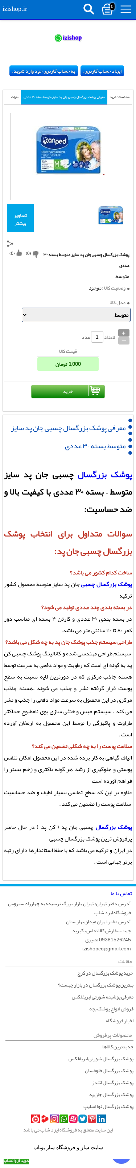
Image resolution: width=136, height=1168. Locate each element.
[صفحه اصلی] (68, 38)
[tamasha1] (45, 1118)
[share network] (10, 243)
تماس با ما (121, 893)
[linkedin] (101, 1118)
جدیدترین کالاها (117, 1046)
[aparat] (73, 1118)
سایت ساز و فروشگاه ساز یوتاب (68, 1147)
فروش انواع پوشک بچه (111, 1009)
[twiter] (82, 1118)
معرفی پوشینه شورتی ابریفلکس (102, 997)
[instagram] (54, 1118)
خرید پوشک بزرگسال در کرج (105, 973)
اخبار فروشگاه (119, 1020)
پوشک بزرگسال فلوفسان (109, 1070)
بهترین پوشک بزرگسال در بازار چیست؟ (95, 985)
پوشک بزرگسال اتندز (112, 1082)
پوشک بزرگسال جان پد (111, 1094)
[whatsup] (63, 1118)
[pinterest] (92, 1118)
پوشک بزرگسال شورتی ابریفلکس (101, 1058)
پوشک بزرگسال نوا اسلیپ (108, 1106)
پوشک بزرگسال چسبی (106, 584)
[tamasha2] (35, 1118)
